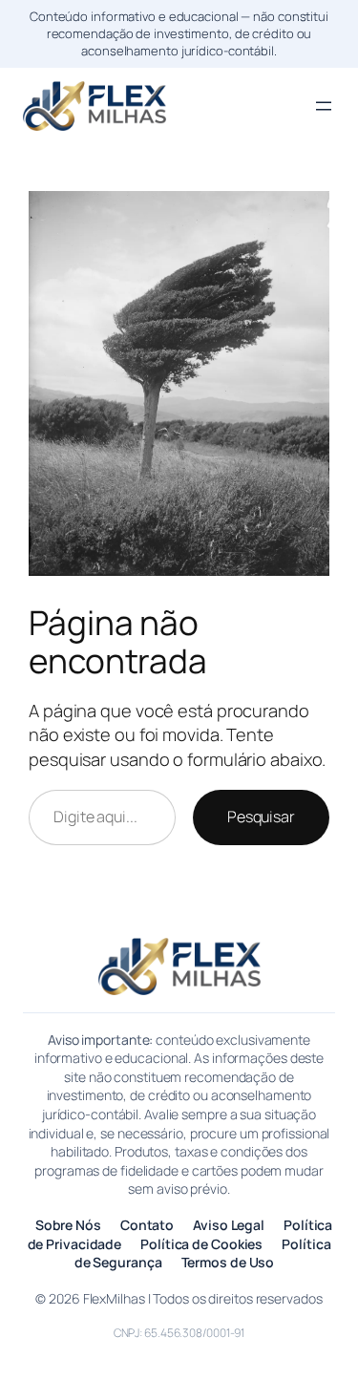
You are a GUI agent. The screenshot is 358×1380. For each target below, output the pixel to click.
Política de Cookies (201, 1244)
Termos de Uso (228, 1262)
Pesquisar (261, 816)
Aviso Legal (228, 1225)
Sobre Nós (68, 1225)
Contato (147, 1225)
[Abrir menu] (323, 106)
